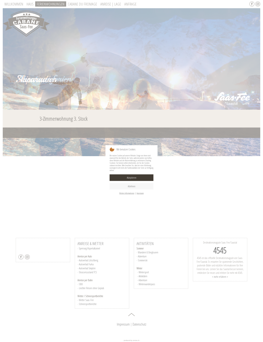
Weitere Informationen (126, 193)
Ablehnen (131, 186)
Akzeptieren (131, 177)
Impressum (140, 193)
